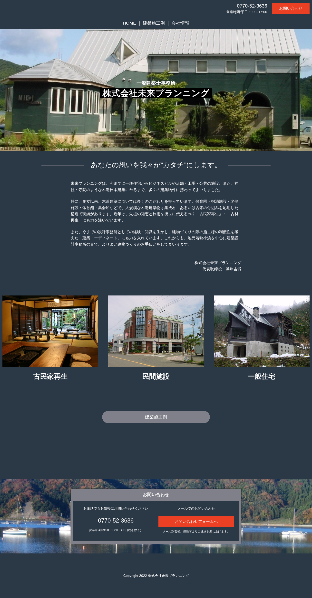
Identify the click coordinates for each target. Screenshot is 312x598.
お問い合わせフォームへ (196, 521)
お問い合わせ (290, 8)
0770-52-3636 (252, 6)
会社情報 (180, 23)
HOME (129, 23)
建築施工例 (154, 23)
